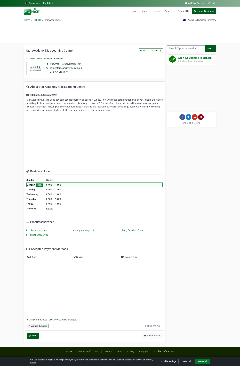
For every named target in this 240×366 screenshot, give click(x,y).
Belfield (37, 20)
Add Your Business (204, 11)
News (157, 11)
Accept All (202, 361)
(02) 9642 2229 (60, 72)
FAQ (97, 351)
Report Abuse (153, 335)
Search (168, 11)
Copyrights (144, 351)
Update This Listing (152, 50)
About (145, 11)
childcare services (38, 230)
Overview (30, 58)
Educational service (38, 235)
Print (33, 335)
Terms (119, 351)
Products (48, 58)
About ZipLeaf (84, 351)
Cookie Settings (168, 361)
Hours (39, 58)
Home (133, 11)
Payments (59, 58)
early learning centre (85, 230)
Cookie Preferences (164, 351)
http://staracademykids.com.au (66, 68)
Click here (53, 319)
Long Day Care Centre (133, 230)
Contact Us (183, 11)
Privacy (131, 351)
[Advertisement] (120, 33)
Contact (108, 351)
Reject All (187, 361)
